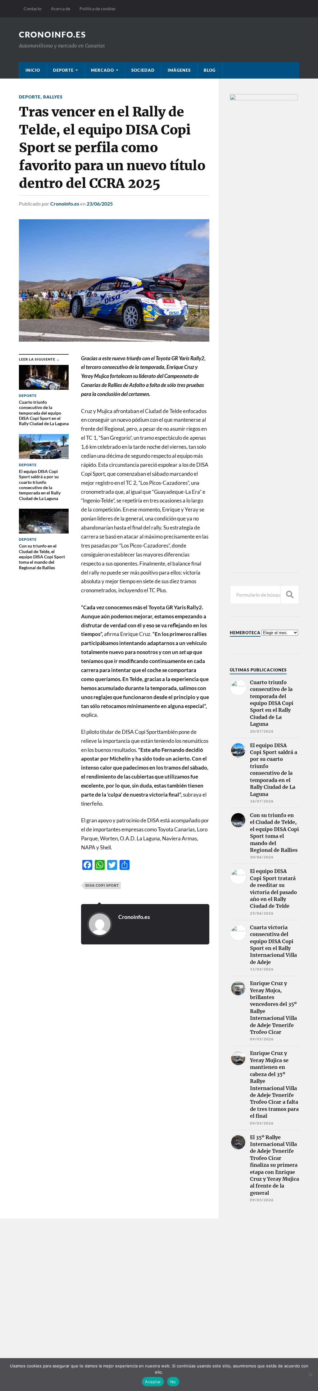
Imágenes (179, 70)
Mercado (102, 70)
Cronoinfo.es (64, 204)
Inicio (32, 70)
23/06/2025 (100, 204)
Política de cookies (98, 8)
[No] (310, 1374)
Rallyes (53, 96)
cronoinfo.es (52, 34)
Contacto (33, 8)
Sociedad (143, 70)
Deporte (63, 70)
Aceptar (153, 1381)
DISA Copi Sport (102, 885)
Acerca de (60, 8)
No (173, 1381)
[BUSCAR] (289, 594)
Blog (210, 70)
